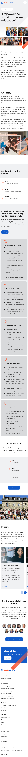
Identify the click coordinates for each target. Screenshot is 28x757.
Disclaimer (19, 750)
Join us (5, 232)
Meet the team (14, 488)
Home (4, 9)
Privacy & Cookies (5, 750)
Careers (7, 658)
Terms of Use (13, 750)
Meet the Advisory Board (14, 639)
